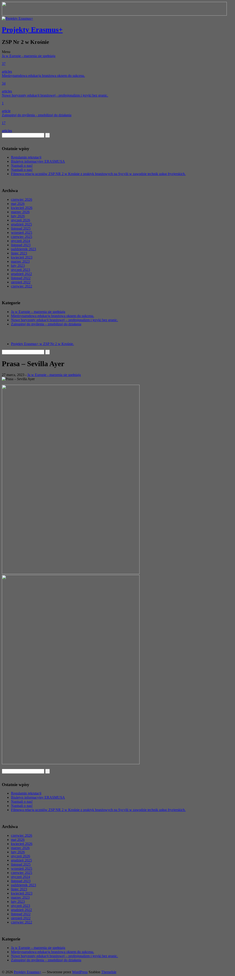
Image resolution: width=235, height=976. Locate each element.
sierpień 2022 (21, 282)
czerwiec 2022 (21, 286)
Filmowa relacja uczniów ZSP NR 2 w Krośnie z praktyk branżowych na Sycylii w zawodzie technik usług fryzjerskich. (98, 174)
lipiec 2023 (19, 253)
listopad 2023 (21, 245)
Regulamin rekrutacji (26, 157)
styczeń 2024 (20, 241)
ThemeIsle (108, 972)
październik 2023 (23, 249)
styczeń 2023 (20, 270)
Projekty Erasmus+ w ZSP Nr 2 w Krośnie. (42, 344)
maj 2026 (18, 204)
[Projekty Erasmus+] (17, 18)
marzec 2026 (20, 212)
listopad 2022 (21, 278)
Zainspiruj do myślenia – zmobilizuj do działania (46, 324)
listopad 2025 (21, 228)
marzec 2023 (20, 261)
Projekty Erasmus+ (32, 29)
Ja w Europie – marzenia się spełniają (38, 312)
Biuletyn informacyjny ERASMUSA (38, 161)
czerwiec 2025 (21, 237)
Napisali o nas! (22, 165)
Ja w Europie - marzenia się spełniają (54, 375)
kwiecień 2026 (21, 208)
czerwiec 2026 (21, 199)
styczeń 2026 (20, 220)
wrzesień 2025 (21, 232)
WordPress (80, 972)
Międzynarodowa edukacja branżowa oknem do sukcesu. (52, 316)
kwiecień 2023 (21, 257)
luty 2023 (18, 266)
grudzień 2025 (21, 224)
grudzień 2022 (21, 274)
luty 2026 (18, 216)
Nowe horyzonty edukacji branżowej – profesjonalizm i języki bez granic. (64, 320)
